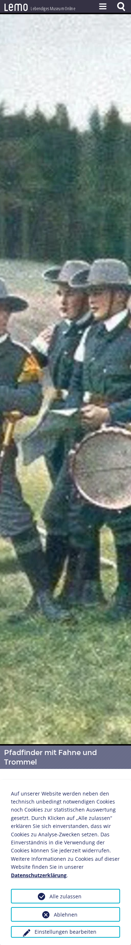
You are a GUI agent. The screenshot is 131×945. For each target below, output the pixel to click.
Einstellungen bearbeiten (65, 931)
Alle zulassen (65, 896)
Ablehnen (66, 914)
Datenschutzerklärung (39, 875)
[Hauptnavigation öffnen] (102, 6)
